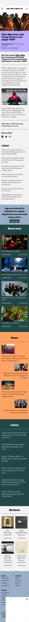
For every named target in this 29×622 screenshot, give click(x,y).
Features (18, 581)
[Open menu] (27, 8)
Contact (4, 583)
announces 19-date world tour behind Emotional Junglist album (13, 168)
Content (18, 576)
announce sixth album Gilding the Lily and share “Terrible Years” (13, 152)
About (4, 576)
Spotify (4, 595)
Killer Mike (20, 55)
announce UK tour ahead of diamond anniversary (12, 182)
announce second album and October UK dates (12, 175)
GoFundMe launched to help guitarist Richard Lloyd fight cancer (12, 197)
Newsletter (5, 578)
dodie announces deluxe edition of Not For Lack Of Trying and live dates (13, 160)
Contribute (5, 585)
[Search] (2, 9)
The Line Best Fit (14, 8)
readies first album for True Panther (13, 190)
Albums (18, 585)
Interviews (6, 254)
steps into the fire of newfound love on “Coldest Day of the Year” (14, 435)
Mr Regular (17, 111)
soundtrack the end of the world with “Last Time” (13, 446)
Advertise (5, 581)
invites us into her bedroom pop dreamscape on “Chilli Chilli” (13, 494)
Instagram (5, 593)
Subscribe (14, 221)
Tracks (17, 583)
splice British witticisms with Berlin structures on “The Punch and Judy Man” (13, 482)
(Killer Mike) (13, 48)
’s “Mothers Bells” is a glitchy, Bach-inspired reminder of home (14, 458)
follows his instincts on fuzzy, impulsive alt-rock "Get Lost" (13, 470)
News (4, 48)
